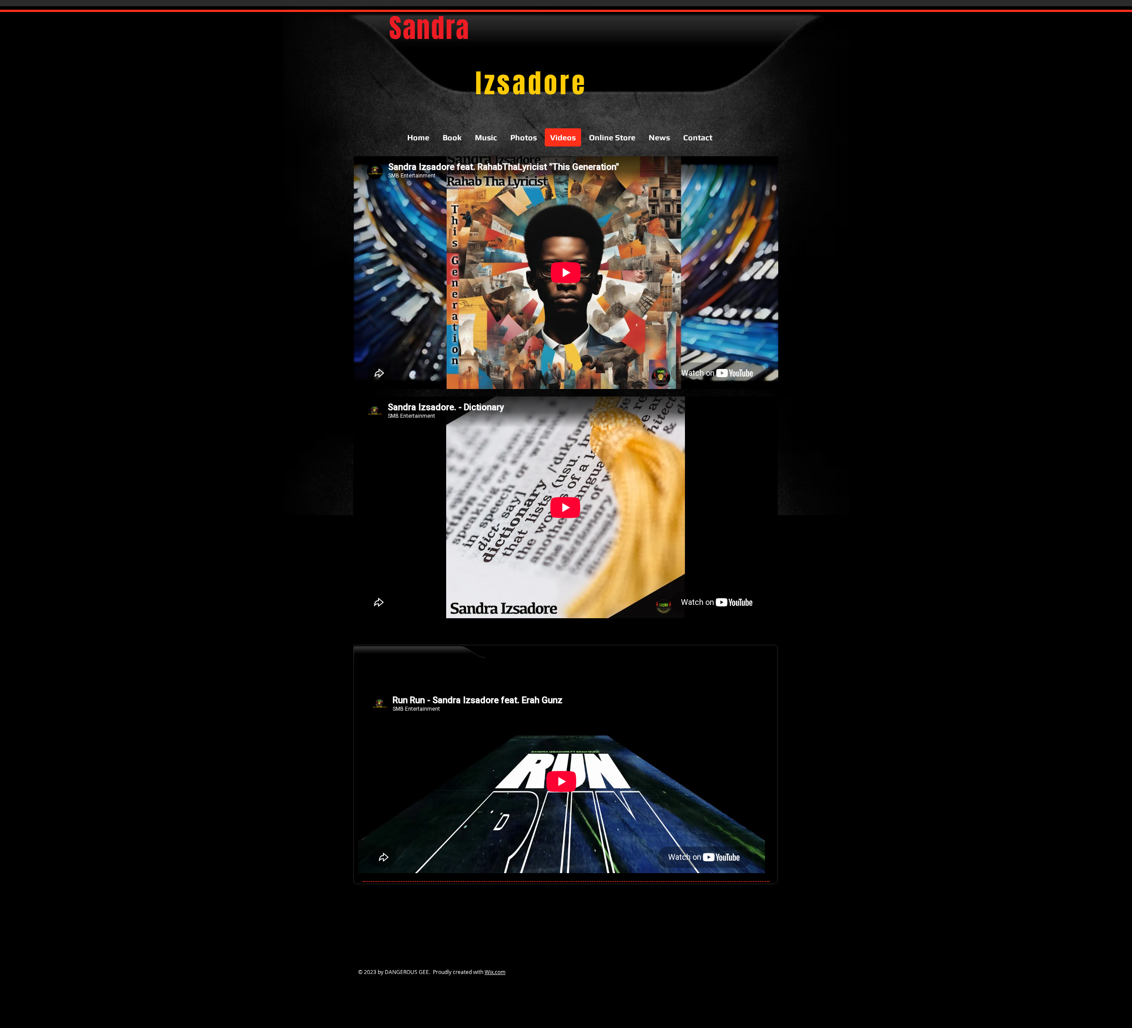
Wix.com (495, 971)
